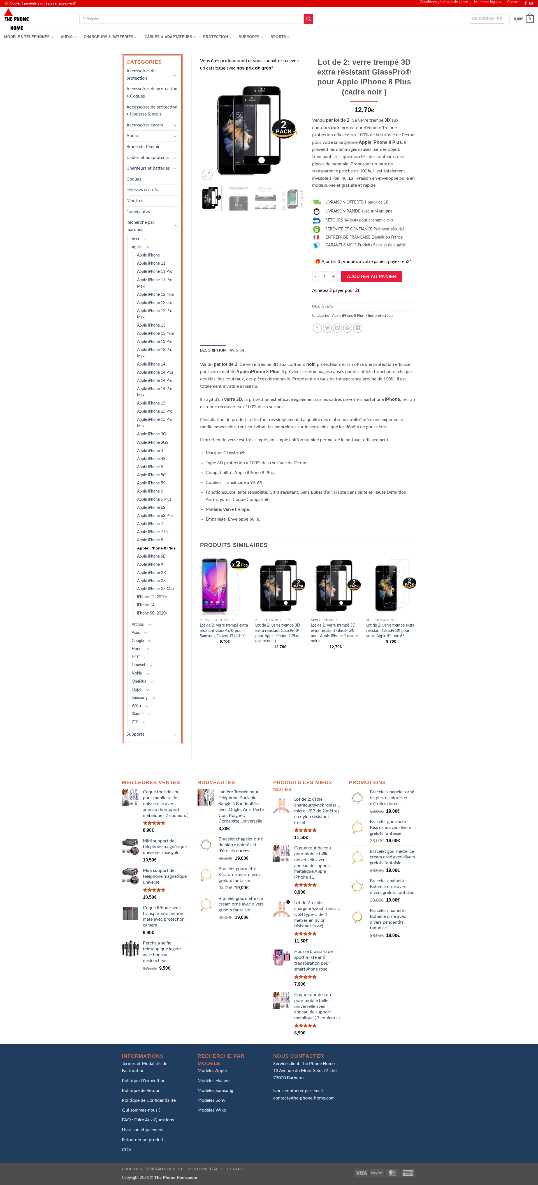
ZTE (135, 722)
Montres (134, 200)
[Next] (295, 129)
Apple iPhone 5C (151, 475)
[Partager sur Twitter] (327, 328)
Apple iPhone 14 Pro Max (154, 392)
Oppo (137, 689)
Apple (137, 247)
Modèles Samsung (215, 1090)
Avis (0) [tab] (236, 350)
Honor (137, 649)
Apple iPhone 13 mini (155, 333)
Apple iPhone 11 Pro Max (154, 283)
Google (138, 641)
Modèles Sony (211, 1100)
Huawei (138, 665)
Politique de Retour (141, 1090)
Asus (136, 632)
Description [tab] (213, 350)
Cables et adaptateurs (147, 157)
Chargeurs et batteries (148, 168)
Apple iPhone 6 (150, 491)
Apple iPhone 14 (151, 364)
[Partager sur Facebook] (317, 328)
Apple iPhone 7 (150, 524)
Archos (138, 624)
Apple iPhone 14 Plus (155, 372)
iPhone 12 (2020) (152, 597)
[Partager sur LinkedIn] (357, 328)
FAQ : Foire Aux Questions (148, 1120)
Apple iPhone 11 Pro (154, 271)
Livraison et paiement (143, 1130)
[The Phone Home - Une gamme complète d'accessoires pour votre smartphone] (37, 19)
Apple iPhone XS (151, 581)
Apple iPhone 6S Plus (155, 516)
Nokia (137, 673)
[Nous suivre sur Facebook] (525, 3)
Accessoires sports (144, 125)
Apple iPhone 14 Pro (154, 380)
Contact (513, 2)
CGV (126, 1149)
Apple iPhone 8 (150, 540)
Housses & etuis (142, 190)
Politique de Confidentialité (149, 1100)
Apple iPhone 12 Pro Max (154, 314)
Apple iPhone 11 (151, 263)
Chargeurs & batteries (108, 37)
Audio (67, 37)
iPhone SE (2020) (152, 613)
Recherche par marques (140, 226)
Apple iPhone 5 (150, 467)
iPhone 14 (145, 605)
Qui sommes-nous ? (141, 1110)
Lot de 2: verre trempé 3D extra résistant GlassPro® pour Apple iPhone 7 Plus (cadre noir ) (277, 633)
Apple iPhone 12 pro (154, 303)
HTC (136, 657)
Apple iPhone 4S (151, 459)
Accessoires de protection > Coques (151, 92)
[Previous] (209, 129)
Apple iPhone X (150, 564)
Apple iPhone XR (151, 572)
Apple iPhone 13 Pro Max (154, 353)
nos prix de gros (253, 68)
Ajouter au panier (372, 276)
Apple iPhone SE (151, 556)
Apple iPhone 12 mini (155, 294)
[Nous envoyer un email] (531, 3)
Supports (249, 37)
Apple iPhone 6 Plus (154, 499)
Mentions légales (487, 2)
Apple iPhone (148, 255)
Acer (136, 239)
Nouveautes (138, 211)
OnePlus (139, 681)
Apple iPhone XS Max (155, 589)
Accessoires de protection (141, 74)
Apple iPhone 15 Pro (154, 411)
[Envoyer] (308, 19)
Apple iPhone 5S (151, 483)
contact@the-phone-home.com (304, 1098)
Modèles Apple (212, 1070)
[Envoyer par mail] (337, 328)
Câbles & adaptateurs (168, 37)
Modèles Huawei (214, 1080)
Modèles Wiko (212, 1110)
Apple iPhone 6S (151, 507)
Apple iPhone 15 (151, 403)
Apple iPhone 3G (151, 434)
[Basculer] (175, 74)
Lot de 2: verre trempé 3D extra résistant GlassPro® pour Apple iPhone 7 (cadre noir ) (334, 633)
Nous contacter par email (298, 1091)
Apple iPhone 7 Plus (154, 532)
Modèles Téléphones (27, 37)
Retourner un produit (142, 1140)
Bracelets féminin (143, 146)
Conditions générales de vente (444, 2)
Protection (215, 37)
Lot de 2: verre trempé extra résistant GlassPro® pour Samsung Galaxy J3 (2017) (224, 630)
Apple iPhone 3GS (152, 442)
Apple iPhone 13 (151, 325)
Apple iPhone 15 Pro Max (154, 422)
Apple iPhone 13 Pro (154, 341)
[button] (487, 19)
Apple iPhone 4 (150, 451)
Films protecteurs (379, 315)
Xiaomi (137, 714)
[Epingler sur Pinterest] (347, 328)
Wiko (136, 706)
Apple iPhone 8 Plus (156, 548)
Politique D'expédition (144, 1080)
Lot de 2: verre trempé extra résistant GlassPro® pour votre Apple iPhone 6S (390, 630)
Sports (278, 37)
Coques (133, 179)
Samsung (139, 698)
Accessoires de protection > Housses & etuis (151, 111)
